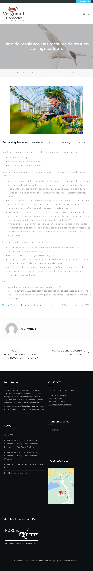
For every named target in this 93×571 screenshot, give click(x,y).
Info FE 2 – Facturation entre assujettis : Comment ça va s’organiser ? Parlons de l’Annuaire (21, 455)
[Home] (18, 73)
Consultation (53, 430)
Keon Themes (45, 561)
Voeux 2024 (9, 435)
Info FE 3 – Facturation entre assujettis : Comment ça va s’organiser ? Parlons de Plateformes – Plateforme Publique (21, 443)
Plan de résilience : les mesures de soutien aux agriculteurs (31, 305)
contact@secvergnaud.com (60, 405)
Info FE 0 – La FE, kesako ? (15, 473)
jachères (57, 263)
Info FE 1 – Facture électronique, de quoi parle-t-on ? (23, 466)
